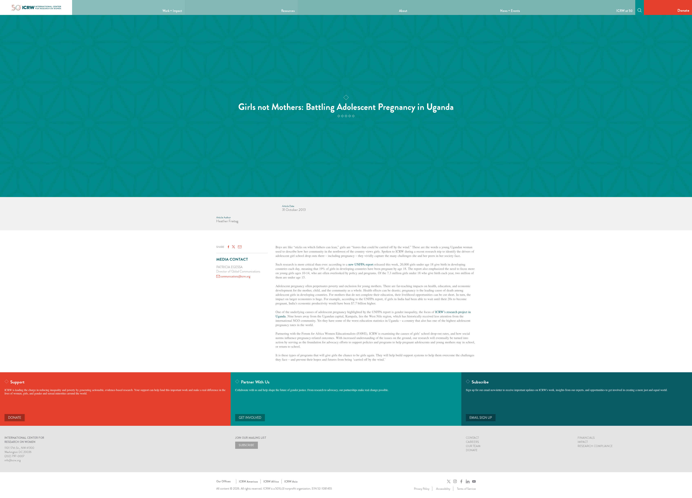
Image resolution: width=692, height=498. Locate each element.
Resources (288, 10)
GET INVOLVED (250, 417)
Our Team (473, 446)
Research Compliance (595, 446)
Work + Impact (172, 10)
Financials (586, 438)
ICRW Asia (291, 481)
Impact (583, 442)
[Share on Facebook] (228, 247)
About (403, 10)
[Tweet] (233, 247)
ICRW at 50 (624, 10)
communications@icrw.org (235, 276)
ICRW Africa (271, 481)
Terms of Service (466, 489)
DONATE (14, 417)
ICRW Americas (248, 481)
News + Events (510, 10)
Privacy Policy (421, 489)
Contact (472, 438)
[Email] (239, 247)
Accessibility (443, 489)
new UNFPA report (360, 264)
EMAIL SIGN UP (480, 417)
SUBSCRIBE (246, 445)
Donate (683, 10)
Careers (472, 442)
